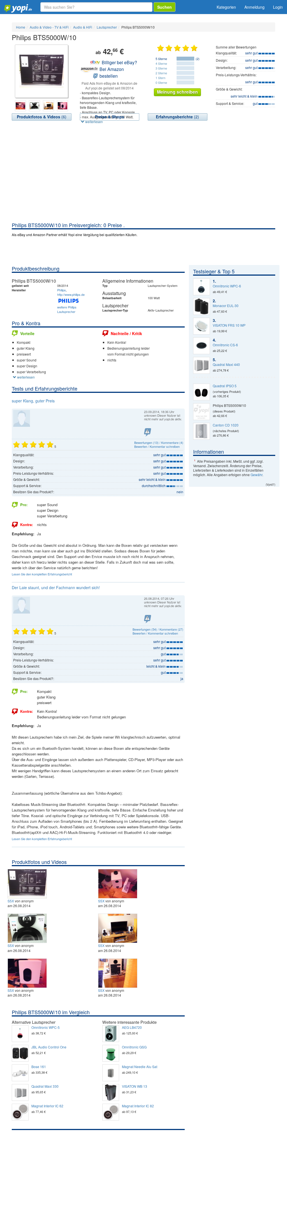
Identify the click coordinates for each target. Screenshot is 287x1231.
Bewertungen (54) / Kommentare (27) (158, 629)
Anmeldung (254, 7)
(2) (177, 116)
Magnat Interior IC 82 (138, 1106)
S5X (11, 900)
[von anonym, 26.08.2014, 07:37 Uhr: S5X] (28, 927)
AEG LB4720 (132, 1027)
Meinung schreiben (177, 92)
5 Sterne (161, 59)
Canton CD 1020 (226, 425)
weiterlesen (93, 121)
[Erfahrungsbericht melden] (147, 432)
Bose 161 (38, 1066)
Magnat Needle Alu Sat (139, 1066)
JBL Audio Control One (48, 1047)
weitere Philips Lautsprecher (67, 309)
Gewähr (256, 474)
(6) (41, 116)
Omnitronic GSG (134, 1047)
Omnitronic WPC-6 (227, 286)
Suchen (164, 7)
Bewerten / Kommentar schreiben (157, 446)
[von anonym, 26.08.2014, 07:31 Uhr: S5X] (28, 883)
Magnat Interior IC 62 (47, 1106)
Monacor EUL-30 (226, 305)
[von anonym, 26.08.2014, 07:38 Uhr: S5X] (118, 927)
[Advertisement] (143, 179)
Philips (61, 290)
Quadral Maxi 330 (45, 1086)
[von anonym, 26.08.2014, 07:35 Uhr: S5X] (118, 883)
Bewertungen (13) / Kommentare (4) (158, 442)
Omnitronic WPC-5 (45, 1027)
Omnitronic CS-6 (225, 345)
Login (278, 7)
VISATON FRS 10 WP (229, 325)
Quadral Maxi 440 (226, 364)
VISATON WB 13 (134, 1086)
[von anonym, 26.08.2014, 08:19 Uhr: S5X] (118, 972)
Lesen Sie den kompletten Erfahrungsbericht (42, 574)
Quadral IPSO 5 (225, 386)
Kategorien (226, 7)
